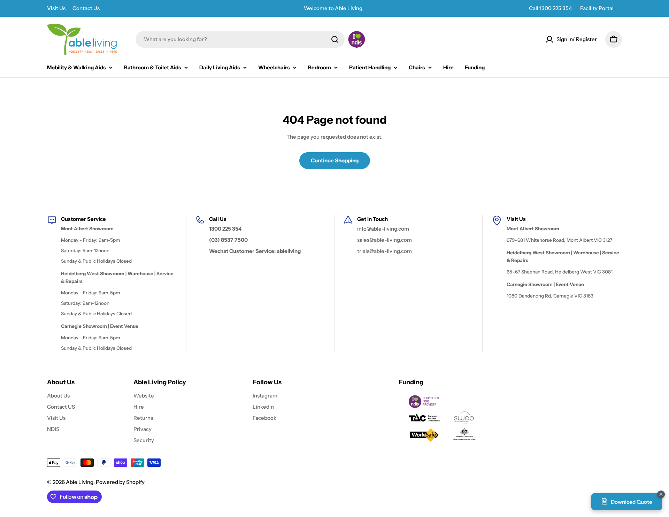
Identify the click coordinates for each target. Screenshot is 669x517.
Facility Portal (597, 8)
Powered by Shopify (120, 482)
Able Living (79, 482)
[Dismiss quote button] (661, 494)
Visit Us (56, 8)
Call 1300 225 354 (550, 8)
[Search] (335, 39)
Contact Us (86, 8)
